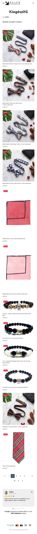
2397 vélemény (16, 513)
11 (18, 481)
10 (14, 481)
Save (6, 32)
